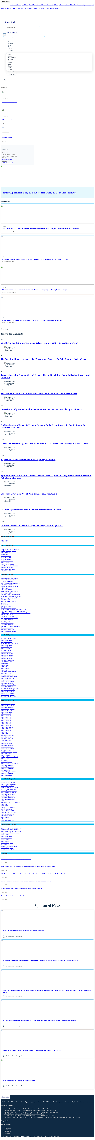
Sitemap (43, 1136)
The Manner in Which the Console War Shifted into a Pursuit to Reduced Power (39, 393)
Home (9, 42)
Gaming (10, 54)
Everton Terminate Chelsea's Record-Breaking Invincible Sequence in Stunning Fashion (30, 1110)
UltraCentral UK (13, 1136)
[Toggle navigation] (4, 34)
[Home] (9, 25)
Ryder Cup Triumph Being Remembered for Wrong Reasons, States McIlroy (39, 193)
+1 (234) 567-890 (7, 162)
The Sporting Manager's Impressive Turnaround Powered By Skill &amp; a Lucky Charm (44, 359)
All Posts (10, 43)
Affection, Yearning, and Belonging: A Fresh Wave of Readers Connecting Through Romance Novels (31, 5)
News (9, 61)
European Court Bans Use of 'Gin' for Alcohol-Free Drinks (29, 494)
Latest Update (5, 1)
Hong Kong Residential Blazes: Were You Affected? (12, 895)
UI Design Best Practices (7, 119)
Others (10, 62)
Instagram (7, 1131)
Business (10, 45)
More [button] (9, 52)
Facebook (7, 1128)
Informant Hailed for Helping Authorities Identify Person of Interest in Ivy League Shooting (31, 1112)
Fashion (10, 48)
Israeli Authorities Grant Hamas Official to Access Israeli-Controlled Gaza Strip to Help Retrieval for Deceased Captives (28, 866)
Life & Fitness (12, 57)
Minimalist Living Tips (7, 137)
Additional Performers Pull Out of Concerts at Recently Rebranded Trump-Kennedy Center (35, 259)
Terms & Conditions (53, 1136)
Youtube (7, 1133)
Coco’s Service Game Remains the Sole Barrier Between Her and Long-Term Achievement (31, 1109)
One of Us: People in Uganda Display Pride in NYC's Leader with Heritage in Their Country (45, 443)
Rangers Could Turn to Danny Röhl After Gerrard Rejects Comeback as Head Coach (29, 1115)
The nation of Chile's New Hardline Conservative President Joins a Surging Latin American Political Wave (40, 229)
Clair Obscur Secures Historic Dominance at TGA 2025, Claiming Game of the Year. (32, 320)
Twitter (6, 1130)
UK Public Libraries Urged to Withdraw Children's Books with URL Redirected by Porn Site (21, 888)
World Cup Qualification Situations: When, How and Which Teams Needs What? (39, 343)
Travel (10, 69)
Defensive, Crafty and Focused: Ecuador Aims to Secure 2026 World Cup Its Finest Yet (42, 409)
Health (10, 56)
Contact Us (11, 71)
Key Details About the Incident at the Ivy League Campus (28, 459)
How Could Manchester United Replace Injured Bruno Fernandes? (16, 859)
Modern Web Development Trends (9, 102)
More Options (11, 74)
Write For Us (36, 1136)
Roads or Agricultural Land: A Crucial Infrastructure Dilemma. (31, 509)
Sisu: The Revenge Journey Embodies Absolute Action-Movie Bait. (24, 1114)
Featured (10, 50)
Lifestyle (10, 59)
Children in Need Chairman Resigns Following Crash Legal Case (32, 525)
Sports (10, 66)
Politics (10, 64)
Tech (9, 67)
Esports (10, 47)
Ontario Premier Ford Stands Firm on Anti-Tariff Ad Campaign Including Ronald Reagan (34, 290)
